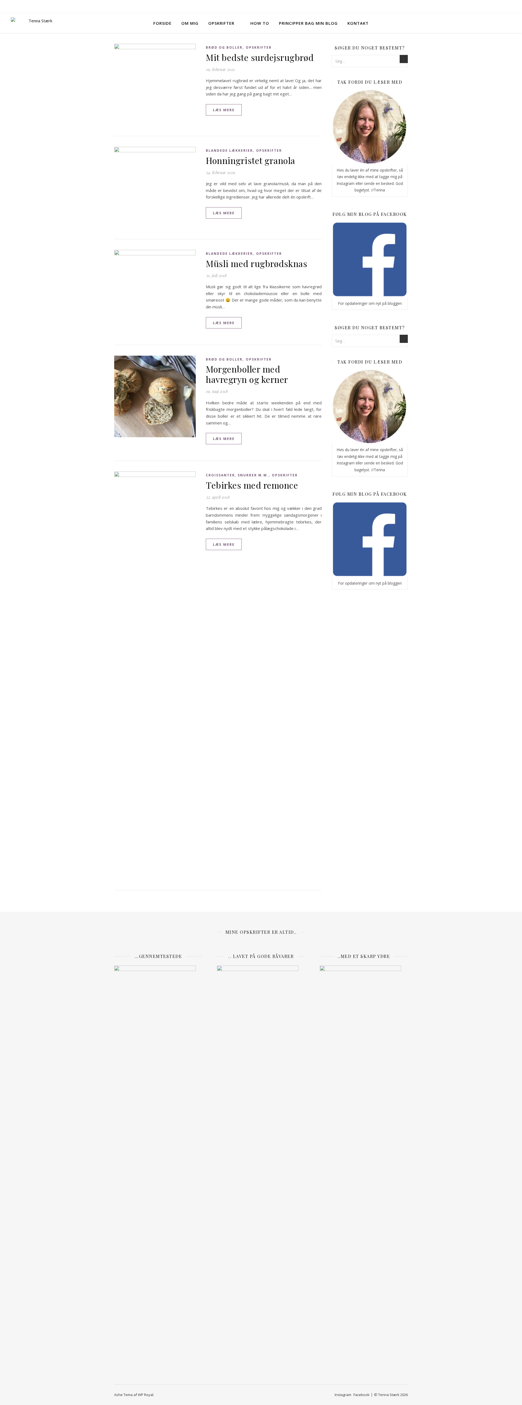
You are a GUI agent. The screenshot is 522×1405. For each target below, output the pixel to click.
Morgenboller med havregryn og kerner (247, 374)
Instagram (343, 1394)
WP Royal (145, 1394)
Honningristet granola (250, 160)
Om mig (189, 23)
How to (259, 23)
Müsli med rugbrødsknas (256, 263)
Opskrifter (221, 23)
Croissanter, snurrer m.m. (237, 475)
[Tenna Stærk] (38, 23)
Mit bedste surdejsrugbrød (260, 57)
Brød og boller (224, 47)
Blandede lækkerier (229, 150)
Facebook (361, 1394)
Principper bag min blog (308, 23)
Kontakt (358, 23)
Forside (162, 23)
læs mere (224, 109)
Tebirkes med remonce (252, 485)
